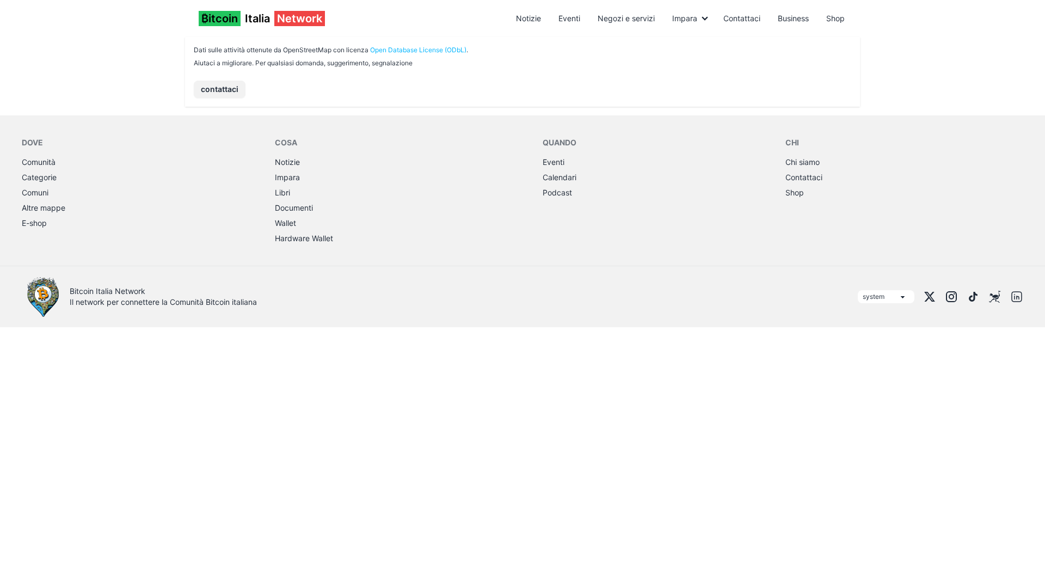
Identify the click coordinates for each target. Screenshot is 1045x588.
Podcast (557, 192)
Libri (282, 192)
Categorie (39, 177)
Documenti (294, 207)
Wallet (285, 223)
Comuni (35, 192)
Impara (684, 18)
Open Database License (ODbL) (418, 50)
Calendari (559, 177)
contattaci (219, 89)
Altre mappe (43, 207)
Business (793, 18)
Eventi (569, 18)
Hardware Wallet (304, 238)
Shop (835, 18)
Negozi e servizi (626, 18)
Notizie (528, 18)
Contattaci (741, 18)
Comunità (39, 162)
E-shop (34, 223)
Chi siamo (802, 162)
